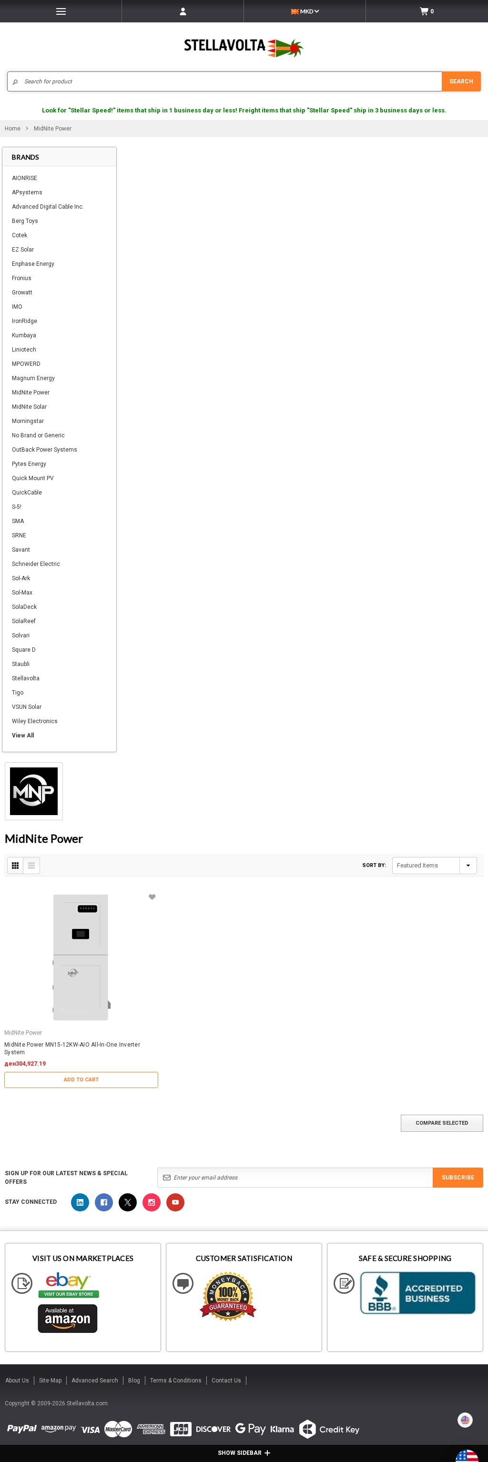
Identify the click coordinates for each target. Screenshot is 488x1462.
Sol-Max (22, 592)
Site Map (50, 1380)
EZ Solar (23, 249)
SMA (18, 521)
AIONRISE (24, 178)
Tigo (17, 692)
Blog (134, 1380)
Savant (21, 549)
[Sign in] (183, 11)
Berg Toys (25, 221)
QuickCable (27, 492)
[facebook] (104, 1202)
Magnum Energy (33, 378)
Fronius (21, 278)
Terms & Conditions (176, 1380)
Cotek (19, 235)
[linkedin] (80, 1202)
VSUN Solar (26, 707)
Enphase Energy (33, 264)
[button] (487, 1458)
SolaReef (24, 621)
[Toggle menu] (61, 11)
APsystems (27, 192)
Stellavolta (26, 678)
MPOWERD (26, 364)
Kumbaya (24, 335)
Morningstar (28, 421)
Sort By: (374, 865)
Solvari (21, 635)
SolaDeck (24, 607)
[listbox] (434, 865)
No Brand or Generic (38, 435)
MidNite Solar (29, 406)
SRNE (19, 535)
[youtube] (175, 1202)
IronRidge (24, 321)
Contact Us (226, 1380)
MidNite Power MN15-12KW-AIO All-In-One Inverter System (72, 1048)
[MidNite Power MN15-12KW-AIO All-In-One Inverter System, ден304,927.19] (81, 957)
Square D (24, 649)
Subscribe (458, 1177)
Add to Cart (81, 1080)
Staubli (21, 664)
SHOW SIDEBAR (240, 1453)
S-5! (16, 507)
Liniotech (24, 349)
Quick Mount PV (33, 478)
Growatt (22, 292)
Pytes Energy (29, 464)
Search (461, 81)
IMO (17, 306)
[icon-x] (128, 1202)
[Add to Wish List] (151, 897)
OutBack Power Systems (44, 449)
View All (23, 735)
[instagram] (151, 1202)
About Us (17, 1380)
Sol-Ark (21, 578)
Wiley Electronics (35, 721)
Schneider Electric (36, 564)
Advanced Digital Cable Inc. (48, 206)
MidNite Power (31, 392)
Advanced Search (94, 1380)
